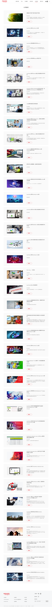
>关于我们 (25, 597)
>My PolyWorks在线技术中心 (17, 599)
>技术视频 (15, 601)
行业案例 (26, 1)
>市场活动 (25, 601)
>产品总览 (5, 597)
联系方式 (41, 1)
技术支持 (31, 1)
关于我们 (36, 1)
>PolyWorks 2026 (6, 601)
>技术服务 (15, 597)
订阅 (46, 601)
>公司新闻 (25, 599)
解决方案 (17, 1)
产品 (21, 1)
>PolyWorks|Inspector (6, 599)
